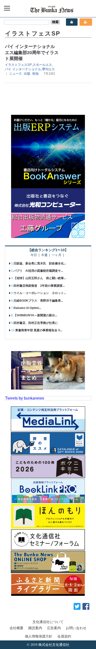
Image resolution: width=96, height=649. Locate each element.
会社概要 (16, 628)
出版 (27, 73)
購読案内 (35, 628)
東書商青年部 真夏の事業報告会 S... (38, 330)
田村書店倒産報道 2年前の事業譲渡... (39, 285)
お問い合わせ (76, 628)
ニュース (15, 73)
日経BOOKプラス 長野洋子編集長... (38, 300)
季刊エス (48, 69)
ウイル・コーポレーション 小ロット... (40, 293)
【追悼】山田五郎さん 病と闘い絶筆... (40, 278)
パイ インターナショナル (23, 69)
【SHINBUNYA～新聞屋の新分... (35, 315)
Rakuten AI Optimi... (27, 308)
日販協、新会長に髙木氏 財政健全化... (40, 263)
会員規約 (64, 636)
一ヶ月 (56, 255)
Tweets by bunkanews (24, 398)
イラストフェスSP (18, 65)
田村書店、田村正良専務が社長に (36, 323)
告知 (35, 73)
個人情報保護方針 (38, 636)
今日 (34, 255)
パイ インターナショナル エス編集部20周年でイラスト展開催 (32, 52)
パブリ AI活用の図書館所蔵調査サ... (38, 270)
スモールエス (42, 65)
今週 (44, 255)
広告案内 (54, 628)
